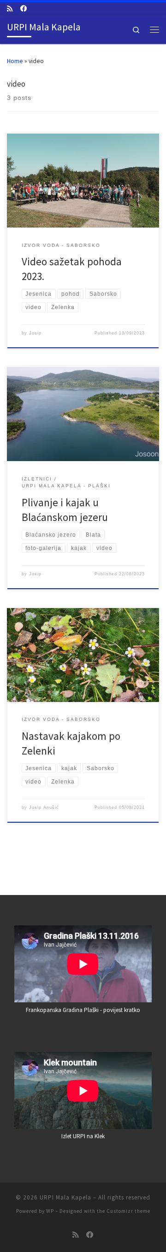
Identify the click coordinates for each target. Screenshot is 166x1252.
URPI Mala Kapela (65, 1197)
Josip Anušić (44, 807)
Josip (35, 333)
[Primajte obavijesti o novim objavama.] (10, 9)
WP (50, 1211)
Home (15, 61)
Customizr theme (128, 1211)
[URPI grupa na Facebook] (23, 9)
